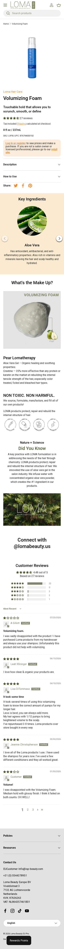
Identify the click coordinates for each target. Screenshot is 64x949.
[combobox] (32, 13)
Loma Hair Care (12, 91)
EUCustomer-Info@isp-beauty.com (23, 869)
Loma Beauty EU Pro (20, 934)
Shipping (21, 123)
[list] (32, 57)
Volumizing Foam (20, 24)
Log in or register (16, 143)
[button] (11, 118)
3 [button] (33, 809)
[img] (11, 618)
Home (6, 24)
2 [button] (28, 809)
